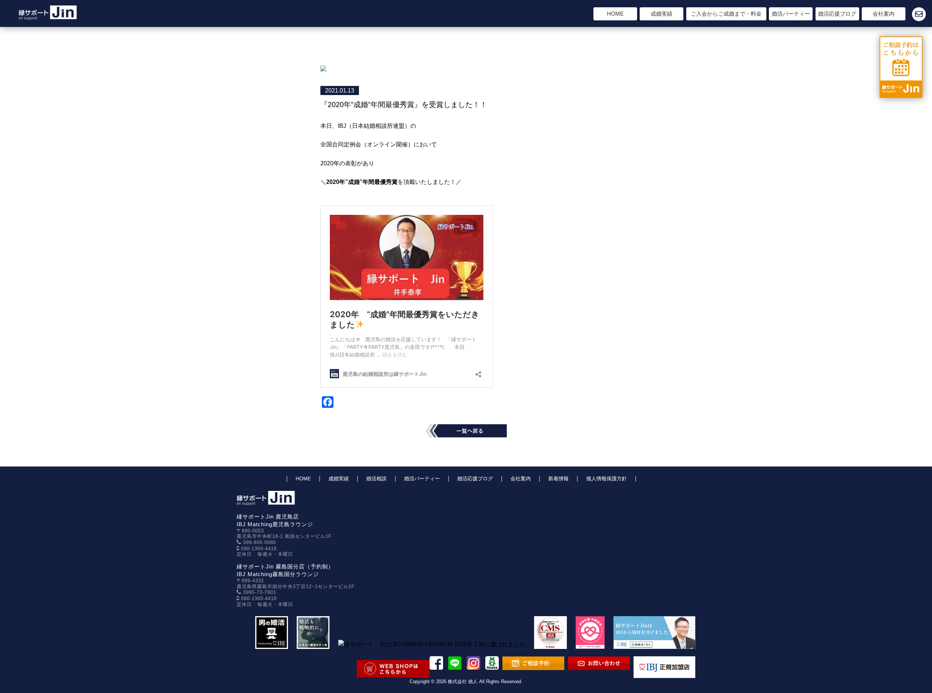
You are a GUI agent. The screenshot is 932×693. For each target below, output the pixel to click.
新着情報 (558, 478)
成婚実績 (661, 14)
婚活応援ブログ (837, 14)
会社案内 (884, 14)
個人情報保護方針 (606, 478)
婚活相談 (376, 478)
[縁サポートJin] (48, 15)
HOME (615, 14)
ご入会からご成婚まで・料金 (726, 14)
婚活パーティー (791, 14)
